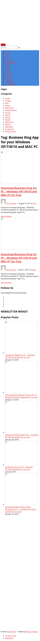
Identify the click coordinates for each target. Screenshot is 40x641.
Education (9, 80)
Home (7, 51)
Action (7, 58)
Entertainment (11, 63)
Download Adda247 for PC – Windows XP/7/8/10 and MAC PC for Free (20, 356)
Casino (8, 70)
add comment (6, 216)
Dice (7, 56)
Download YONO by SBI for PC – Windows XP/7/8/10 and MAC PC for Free (22, 436)
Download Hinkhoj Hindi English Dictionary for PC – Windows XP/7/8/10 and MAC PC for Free (20, 509)
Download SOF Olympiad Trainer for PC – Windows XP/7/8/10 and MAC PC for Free (21, 396)
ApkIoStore (11, 631)
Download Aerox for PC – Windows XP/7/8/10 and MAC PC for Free (19, 468)
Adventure (9, 61)
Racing (7, 73)
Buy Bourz (9, 638)
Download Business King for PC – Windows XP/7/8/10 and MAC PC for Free (19, 191)
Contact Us (9, 82)
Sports (7, 65)
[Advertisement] (20, 23)
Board (7, 68)
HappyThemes (32, 631)
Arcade (8, 54)
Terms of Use (10, 636)
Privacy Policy (10, 84)
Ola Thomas (11, 203)
